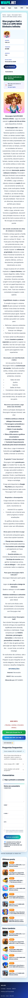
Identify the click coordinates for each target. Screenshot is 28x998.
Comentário (7, 788)
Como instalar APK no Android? (13, 751)
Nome (6, 805)
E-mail (6, 813)
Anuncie (9, 988)
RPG (22, 8)
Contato (3, 988)
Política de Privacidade (7, 991)
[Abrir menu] (25, 2)
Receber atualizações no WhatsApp (14, 77)
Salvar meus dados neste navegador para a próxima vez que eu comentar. (14, 831)
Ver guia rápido (12, 87)
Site (5, 821)
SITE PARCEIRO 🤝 (8, 742)
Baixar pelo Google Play (13, 732)
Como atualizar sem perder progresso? (11, 769)
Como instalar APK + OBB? (11, 764)
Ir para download (10, 66)
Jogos (3, 8)
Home (4, 15)
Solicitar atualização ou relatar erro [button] (11, 853)
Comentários (9, 71)
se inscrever (15, 845)
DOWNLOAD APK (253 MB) (13, 737)
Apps (9, 8)
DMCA (14, 988)
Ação (15, 8)
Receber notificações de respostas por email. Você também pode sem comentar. (13, 844)
